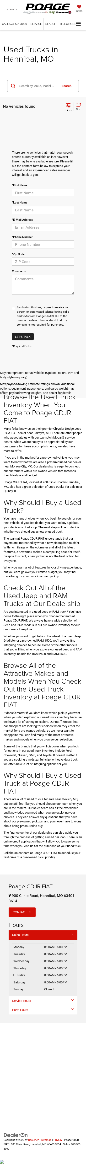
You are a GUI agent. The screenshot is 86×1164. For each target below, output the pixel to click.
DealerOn (33, 1140)
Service (36, 24)
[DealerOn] (16, 1135)
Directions (68, 24)
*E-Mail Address (22, 219)
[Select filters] (68, 106)
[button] (14, 24)
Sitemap (46, 1140)
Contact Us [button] (22, 912)
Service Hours (21, 1001)
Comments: (19, 271)
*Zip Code (18, 254)
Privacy (58, 1140)
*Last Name (19, 202)
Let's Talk (23, 336)
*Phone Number (22, 237)
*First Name (19, 185)
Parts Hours (20, 1010)
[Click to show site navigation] (78, 24)
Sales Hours (20, 935)
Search (66, 86)
